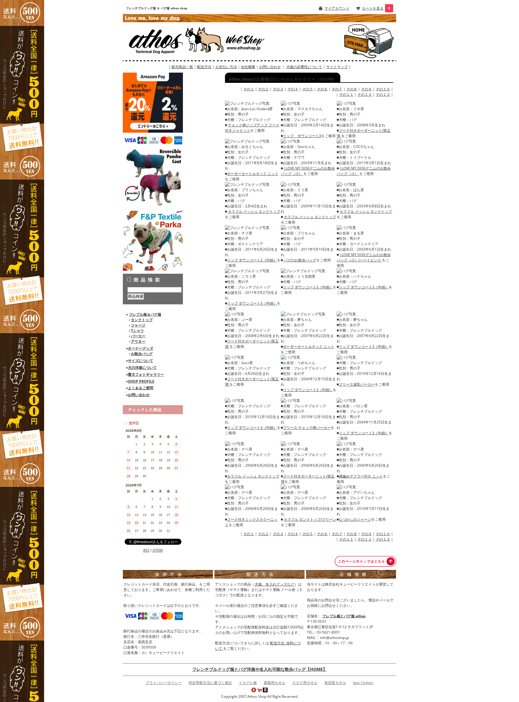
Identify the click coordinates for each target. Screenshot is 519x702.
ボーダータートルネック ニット (252, 173)
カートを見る (373, 8)
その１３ (383, 94)
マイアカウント (337, 8)
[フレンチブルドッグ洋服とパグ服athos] (173, 41)
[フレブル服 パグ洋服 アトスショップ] (356, 29)
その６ (322, 89)
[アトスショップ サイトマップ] (356, 44)
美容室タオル (335, 682)
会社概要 (248, 66)
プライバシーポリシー (164, 682)
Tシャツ (137, 330)
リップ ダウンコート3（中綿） (252, 303)
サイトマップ (337, 66)
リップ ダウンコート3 (302, 135)
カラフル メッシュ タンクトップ (254, 211)
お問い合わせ (270, 66)
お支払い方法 (226, 66)
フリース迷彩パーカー (357, 384)
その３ (278, 89)
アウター (138, 341)
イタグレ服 (248, 682)
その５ (307, 89)
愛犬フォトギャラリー (146, 374)
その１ (248, 89)
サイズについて (140, 360)
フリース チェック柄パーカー (307, 427)
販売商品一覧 (182, 66)
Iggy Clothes (363, 682)
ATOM (158, 550)
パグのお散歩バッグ (300, 260)
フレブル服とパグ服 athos (344, 616)
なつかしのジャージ (355, 519)
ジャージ (138, 325)
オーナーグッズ (140, 348)
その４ (292, 89)
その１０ (383, 89)
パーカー (138, 336)
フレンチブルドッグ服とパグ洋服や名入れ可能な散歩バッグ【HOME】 (259, 669)
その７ (337, 89)
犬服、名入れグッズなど (274, 584)
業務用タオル (274, 682)
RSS (146, 550)
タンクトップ (142, 319)
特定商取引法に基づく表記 (210, 682)
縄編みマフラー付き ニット (361, 476)
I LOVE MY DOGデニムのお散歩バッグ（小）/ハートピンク (364, 257)
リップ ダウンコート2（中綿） (252, 260)
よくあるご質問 (140, 387)
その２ (263, 89)
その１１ (346, 94)
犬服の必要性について (304, 66)
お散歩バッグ (142, 353)
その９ (366, 89)
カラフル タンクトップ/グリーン (310, 519)
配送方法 (204, 66)
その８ (351, 89)
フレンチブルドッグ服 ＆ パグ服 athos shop (156, 8)
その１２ (364, 94)
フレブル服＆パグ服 (145, 314)
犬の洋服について (142, 367)
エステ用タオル (304, 682)
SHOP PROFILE (141, 381)
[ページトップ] (365, 561)
